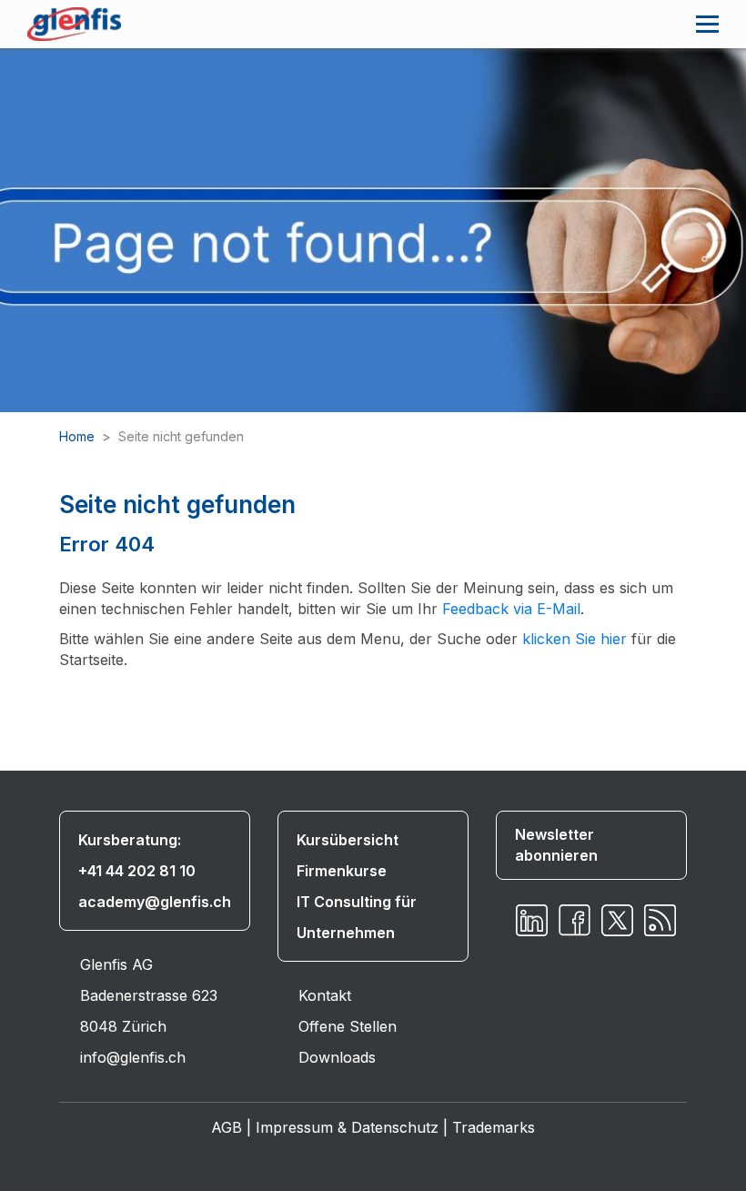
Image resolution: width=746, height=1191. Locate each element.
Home (77, 436)
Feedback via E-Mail (511, 609)
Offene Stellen (347, 1026)
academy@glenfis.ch (154, 902)
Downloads (337, 1057)
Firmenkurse (342, 871)
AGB (226, 1127)
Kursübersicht (347, 840)
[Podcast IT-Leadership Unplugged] (660, 920)
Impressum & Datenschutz (347, 1127)
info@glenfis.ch (133, 1057)
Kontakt (324, 995)
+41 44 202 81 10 (137, 871)
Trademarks (493, 1127)
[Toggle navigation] (707, 24)
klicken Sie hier (574, 639)
